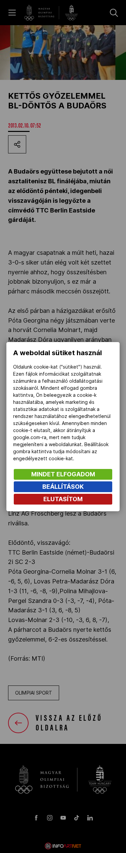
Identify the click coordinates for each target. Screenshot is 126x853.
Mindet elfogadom (63, 474)
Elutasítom (63, 499)
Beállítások (63, 486)
